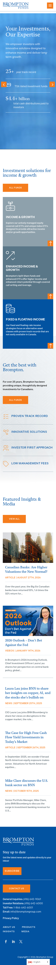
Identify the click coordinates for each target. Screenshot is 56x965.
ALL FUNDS (15, 187)
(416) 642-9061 (32, 899)
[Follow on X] (21, 941)
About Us (9, 927)
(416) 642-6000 (33, 903)
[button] (52, 84)
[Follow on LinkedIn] (13, 941)
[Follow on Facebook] (6, 941)
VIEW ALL (14, 519)
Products (28, 927)
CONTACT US (16, 888)
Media (25, 931)
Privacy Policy (11, 918)
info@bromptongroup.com (25, 911)
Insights (9, 931)
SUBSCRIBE (12, 871)
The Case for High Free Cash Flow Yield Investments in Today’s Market (26, 737)
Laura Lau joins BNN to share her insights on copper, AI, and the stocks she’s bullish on (28, 693)
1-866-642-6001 (23, 907)
